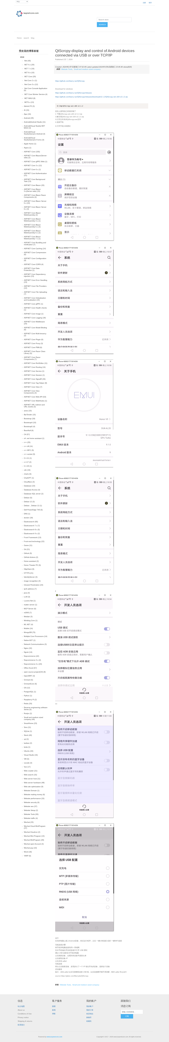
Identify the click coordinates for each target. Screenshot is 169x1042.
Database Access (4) (32, 490)
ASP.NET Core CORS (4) (33, 264)
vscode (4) (28, 763)
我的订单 (89, 1010)
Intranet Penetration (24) (33, 585)
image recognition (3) (32, 581)
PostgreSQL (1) (30, 692)
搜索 (54, 1006)
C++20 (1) (28, 466)
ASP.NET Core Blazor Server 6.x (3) (35, 208)
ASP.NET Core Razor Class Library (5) (34, 352)
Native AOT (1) (30, 640)
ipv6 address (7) (30, 589)
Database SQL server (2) (33, 494)
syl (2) (26, 739)
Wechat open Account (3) (34, 844)
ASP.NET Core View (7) (33, 387)
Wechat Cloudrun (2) (32, 832)
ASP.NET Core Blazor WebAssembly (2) (32, 214)
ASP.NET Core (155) (32, 152)
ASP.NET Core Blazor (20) (34, 185)
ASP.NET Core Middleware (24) (34, 323)
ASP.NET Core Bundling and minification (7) (35, 244)
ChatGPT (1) (29, 478)
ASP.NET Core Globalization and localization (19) (35, 299)
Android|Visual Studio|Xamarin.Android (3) (34, 133)
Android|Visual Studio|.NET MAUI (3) (34, 127)
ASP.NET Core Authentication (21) (35, 174)
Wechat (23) (29, 822)
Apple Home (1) (30, 144)
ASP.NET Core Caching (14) (35, 249)
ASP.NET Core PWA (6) (33, 347)
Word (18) (28, 852)
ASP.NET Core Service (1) (34, 371)
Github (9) (28, 553)
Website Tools (66, 69)
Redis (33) (28, 704)
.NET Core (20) (30, 76)
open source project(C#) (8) (35, 672)
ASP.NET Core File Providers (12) (35, 287)
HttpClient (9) (29, 569)
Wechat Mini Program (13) (34, 836)
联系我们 (21, 1025)
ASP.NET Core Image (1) (33, 314)
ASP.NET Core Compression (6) (35, 253)
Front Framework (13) (32, 537)
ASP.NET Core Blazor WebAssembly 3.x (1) (32, 220)
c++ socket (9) (29, 454)
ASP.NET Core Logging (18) (35, 318)
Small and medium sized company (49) (33, 718)
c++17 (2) (27, 462)
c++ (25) (27, 442)
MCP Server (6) (30, 609)
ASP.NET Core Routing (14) (35, 367)
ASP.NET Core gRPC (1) (33, 304)
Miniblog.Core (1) (30, 620)
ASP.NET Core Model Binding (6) (35, 329)
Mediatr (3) (28, 617)
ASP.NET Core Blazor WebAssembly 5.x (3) (32, 226)
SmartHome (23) (30, 723)
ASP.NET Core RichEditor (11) (35, 363)
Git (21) (27, 549)
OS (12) (27, 688)
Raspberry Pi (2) (30, 700)
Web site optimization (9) (33, 787)
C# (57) (27, 434)
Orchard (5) (28, 680)
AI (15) (26, 110)
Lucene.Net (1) (30, 601)
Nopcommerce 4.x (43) (33, 664)
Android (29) (29, 118)
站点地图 (21, 1006)
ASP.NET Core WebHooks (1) (35, 401)
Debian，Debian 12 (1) (33, 506)
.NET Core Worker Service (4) (35, 94)
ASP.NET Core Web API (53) (35, 397)
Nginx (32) (28, 648)
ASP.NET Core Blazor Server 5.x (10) (35, 202)
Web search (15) (30, 775)
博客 (54, 1014)
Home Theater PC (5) (32, 565)
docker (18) (28, 518)
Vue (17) (27, 767)
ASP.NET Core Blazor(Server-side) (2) (35, 157)
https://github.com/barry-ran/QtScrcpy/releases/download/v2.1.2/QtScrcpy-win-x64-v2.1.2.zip (91, 97)
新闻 (54, 1010)
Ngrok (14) (28, 652)
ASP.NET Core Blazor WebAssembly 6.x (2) (32, 232)
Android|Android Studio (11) (35, 122)
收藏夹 (89, 1021)
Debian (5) (28, 498)
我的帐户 (89, 1006)
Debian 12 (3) (29, 502)
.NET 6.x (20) (29, 65)
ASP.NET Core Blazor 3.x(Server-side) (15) (32, 190)
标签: (58, 69)
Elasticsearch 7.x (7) (32, 526)
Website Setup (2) (31, 810)
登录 (150, 3)
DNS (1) (27, 514)
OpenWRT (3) (29, 676)
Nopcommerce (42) (31, 656)
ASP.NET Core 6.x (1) (32, 169)
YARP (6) (27, 856)
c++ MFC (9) (29, 450)
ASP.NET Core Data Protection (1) (31, 269)
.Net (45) (27, 61)
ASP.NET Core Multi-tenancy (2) (35, 334)
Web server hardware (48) (34, 783)
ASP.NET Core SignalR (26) (35, 379)
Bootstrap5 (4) (29, 426)
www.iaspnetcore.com (54, 1037)
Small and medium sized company (87, 69)
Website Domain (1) (31, 791)
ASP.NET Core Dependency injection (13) (35, 275)
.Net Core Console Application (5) (35, 89)
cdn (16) (27, 470)
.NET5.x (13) (29, 102)
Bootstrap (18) (29, 419)
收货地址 (89, 1014)
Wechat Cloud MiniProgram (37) (34, 827)
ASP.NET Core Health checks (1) (35, 309)
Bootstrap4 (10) (30, 422)
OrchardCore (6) (30, 684)
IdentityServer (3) (30, 577)
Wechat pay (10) (30, 848)
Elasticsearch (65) (31, 522)
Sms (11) (27, 727)
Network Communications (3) (35, 644)
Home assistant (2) (31, 561)
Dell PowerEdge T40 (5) (33, 510)
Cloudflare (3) (29, 482)
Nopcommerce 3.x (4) (32, 660)
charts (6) (27, 474)
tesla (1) (27, 747)
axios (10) (28, 411)
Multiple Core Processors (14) (35, 636)
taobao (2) (28, 743)
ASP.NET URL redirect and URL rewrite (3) (34, 406)
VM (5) (26, 759)
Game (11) (28, 545)
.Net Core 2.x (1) (30, 80)
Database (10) (29, 486)
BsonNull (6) (29, 430)
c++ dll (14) (28, 446)
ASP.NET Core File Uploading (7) (35, 293)
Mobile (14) (28, 628)
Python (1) (28, 696)
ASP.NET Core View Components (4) (31, 392)
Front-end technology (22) (34, 541)
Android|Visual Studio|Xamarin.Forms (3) (34, 139)
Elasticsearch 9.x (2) (32, 533)
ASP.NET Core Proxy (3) (33, 343)
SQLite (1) (28, 731)
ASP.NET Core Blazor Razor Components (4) (35, 196)
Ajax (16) (27, 114)
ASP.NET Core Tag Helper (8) (35, 383)
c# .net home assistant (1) (34, 438)
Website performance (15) (34, 798)
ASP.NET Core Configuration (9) (35, 259)
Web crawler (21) (30, 771)
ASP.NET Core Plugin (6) (33, 339)
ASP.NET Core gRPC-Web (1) (35, 162)
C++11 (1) (28, 458)
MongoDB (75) (29, 632)
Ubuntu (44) (28, 751)
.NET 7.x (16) (29, 69)
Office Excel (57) (30, 668)
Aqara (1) (27, 148)
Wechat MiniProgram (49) (34, 840)
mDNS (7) (28, 613)
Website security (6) (31, 802)
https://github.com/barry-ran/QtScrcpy (70, 81)
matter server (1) (30, 605)
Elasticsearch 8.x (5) (32, 530)
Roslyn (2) (28, 713)
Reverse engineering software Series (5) (35, 708)
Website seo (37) (30, 806)
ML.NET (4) (28, 624)
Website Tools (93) (31, 814)
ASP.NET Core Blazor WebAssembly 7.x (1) (32, 238)
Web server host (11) (32, 779)
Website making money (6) (34, 794)
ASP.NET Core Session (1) (34, 375)
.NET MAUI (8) (29, 98)
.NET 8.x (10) (29, 73)
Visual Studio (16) (31, 755)
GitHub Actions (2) (31, 557)
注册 (144, 3)
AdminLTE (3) (29, 106)
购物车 (89, 1017)
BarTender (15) (30, 415)
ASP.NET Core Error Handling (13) (35, 281)
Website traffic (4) (31, 818)
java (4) (27, 593)
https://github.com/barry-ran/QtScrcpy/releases (73, 93)
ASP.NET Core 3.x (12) (33, 165)
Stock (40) (28, 735)
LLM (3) (27, 597)
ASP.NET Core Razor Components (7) (32, 358)
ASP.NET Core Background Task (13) (34, 180)
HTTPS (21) (28, 573)
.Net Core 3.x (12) (31, 84)
